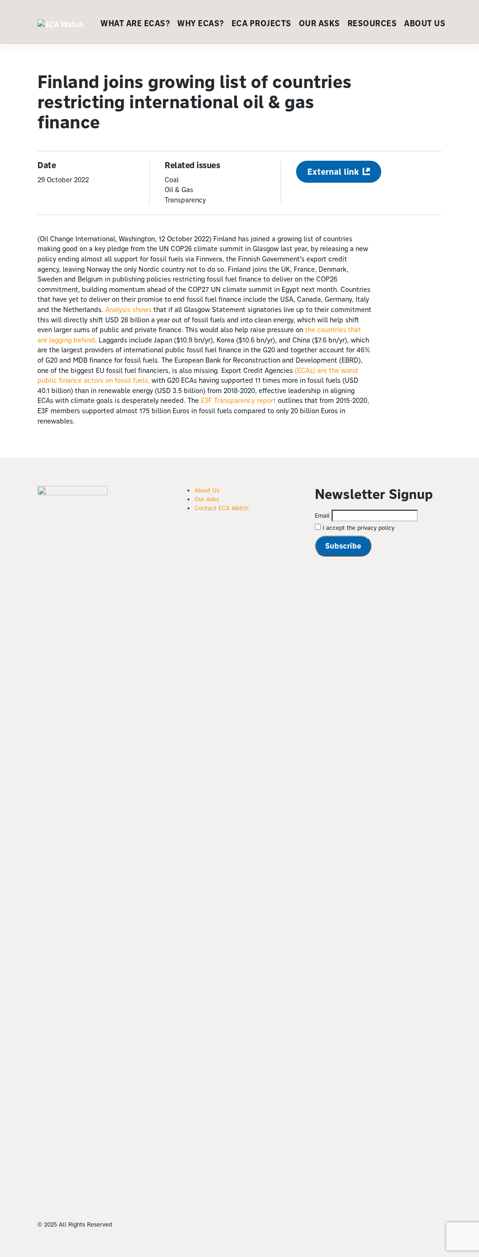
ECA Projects (261, 23)
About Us (424, 23)
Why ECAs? (200, 23)
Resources (372, 23)
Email (322, 515)
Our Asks (319, 23)
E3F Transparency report (238, 400)
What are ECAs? (135, 23)
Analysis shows (128, 309)
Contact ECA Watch (221, 508)
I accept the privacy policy (357, 527)
